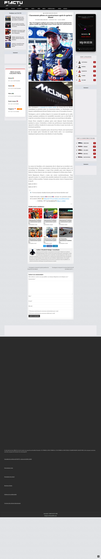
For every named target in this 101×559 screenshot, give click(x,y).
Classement (19, 8)
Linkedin (55, 246)
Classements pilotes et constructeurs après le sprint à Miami (50, 16)
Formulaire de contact (9, 476)
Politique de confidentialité (10, 494)
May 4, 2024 (61, 201)
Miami (50, 13)
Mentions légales (8, 485)
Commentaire (32, 279)
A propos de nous (51, 8)
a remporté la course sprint (47, 107)
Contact (59, 8)
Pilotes (32, 8)
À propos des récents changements (12, 503)
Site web (30, 306)
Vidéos (39, 8)
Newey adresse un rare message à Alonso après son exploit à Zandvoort (18, 18)
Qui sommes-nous (8, 468)
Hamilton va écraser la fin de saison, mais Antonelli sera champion (18, 32)
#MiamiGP (46, 198)
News (52, 13)
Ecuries (26, 8)
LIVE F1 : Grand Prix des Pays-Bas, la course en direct (18, 45)
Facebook (49, 246)
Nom (30, 296)
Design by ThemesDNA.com (50, 515)
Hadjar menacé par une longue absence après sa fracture (18, 38)
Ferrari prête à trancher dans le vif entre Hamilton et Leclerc (18, 25)
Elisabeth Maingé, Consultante (42, 19)
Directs (43, 8)
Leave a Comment (62, 19)
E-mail (30, 301)
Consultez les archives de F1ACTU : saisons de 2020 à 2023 (18, 459)
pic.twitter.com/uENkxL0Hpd (60, 198)
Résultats (13, 8)
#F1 (51, 198)
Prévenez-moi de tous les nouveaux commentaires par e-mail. (44, 311)
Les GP (6, 8)
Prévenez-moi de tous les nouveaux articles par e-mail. (42, 313)
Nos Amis (65, 8)
